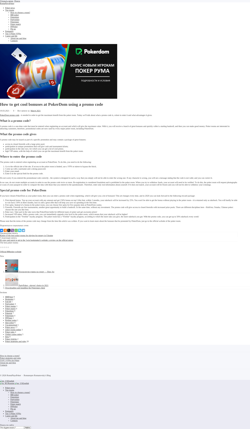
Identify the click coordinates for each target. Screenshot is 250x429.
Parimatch (9, 411)
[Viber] (12, 230)
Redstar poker (11, 320)
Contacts (14, 420)
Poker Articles (11, 339)
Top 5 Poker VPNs (13, 413)
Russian (11, 383)
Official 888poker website (10, 252)
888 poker (14, 395)
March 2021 (36, 111)
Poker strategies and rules (15, 341)
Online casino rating (13, 334)
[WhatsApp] (16, 230)
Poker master (10, 306)
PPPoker (8, 318)
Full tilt (8, 301)
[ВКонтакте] (1, 230)
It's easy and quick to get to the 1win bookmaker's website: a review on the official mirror (36, 240)
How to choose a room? (20, 392)
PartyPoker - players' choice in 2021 (33, 285)
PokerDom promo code (9, 115)
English (11, 381)
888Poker (9, 297)
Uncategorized (11, 325)
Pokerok (8, 313)
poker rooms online (13, 330)
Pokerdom (9, 311)
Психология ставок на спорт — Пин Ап (36, 272)
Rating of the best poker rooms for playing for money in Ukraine (26, 235)
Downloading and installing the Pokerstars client (25, 288)
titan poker (9, 323)
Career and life (11, 416)
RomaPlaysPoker (7, 3)
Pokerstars (9, 316)
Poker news (10, 327)
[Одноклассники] (5, 230)
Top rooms (9, 390)
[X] (8, 230)
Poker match (10, 308)
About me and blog (18, 418)
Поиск (17, 1)
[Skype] (19, 230)
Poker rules (9, 332)
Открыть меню (6, 1)
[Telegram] (23, 230)
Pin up (13, 409)
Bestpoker (9, 299)
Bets (7, 337)
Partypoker (9, 304)
